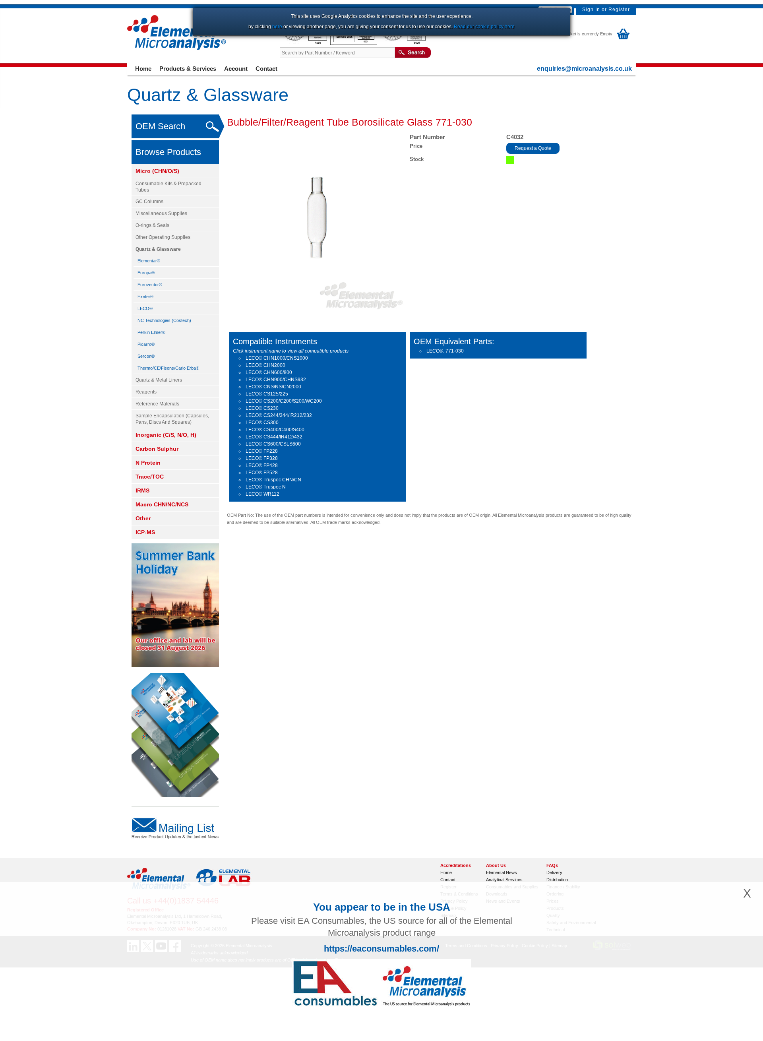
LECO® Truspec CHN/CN (273, 480)
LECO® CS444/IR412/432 (274, 437)
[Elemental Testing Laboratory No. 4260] (305, 43)
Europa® (146, 272)
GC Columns (149, 201)
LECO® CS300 (262, 422)
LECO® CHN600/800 (269, 372)
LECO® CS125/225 (267, 394)
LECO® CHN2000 (265, 365)
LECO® (145, 308)
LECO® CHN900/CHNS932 (276, 379)
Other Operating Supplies (163, 237)
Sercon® (146, 356)
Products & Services (187, 68)
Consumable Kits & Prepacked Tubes (168, 187)
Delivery (554, 872)
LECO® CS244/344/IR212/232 (279, 415)
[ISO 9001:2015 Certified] (354, 43)
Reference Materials (157, 404)
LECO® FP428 (262, 465)
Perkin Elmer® (151, 332)
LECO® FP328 (262, 458)
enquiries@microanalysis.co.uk (584, 68)
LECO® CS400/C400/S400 (275, 429)
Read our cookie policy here (484, 26)
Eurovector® (149, 284)
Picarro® (146, 344)
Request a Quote (533, 148)
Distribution (557, 879)
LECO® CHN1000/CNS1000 (277, 358)
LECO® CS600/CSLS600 (273, 444)
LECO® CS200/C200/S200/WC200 (284, 401)
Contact (266, 68)
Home (143, 68)
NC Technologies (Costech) (164, 320)
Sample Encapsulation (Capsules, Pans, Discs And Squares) (172, 419)
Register (619, 9)
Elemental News (501, 872)
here (277, 26)
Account (236, 68)
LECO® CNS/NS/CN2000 (273, 387)
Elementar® (148, 260)
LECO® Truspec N (266, 487)
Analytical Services (504, 879)
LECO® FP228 (262, 451)
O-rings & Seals (152, 225)
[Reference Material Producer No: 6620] (403, 43)
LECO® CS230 (262, 408)
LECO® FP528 (262, 472)
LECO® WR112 (262, 494)
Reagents (146, 392)
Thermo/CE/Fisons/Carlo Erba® (168, 368)
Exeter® (145, 296)
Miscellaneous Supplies (161, 213)
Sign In (591, 9)
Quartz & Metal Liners (159, 380)
